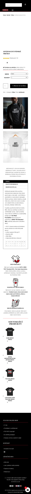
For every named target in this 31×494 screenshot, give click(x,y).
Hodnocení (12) (11, 187)
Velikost (7, 77)
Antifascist (21, 92)
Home (4, 15)
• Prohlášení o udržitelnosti (10, 428)
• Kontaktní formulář (8, 448)
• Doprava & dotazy (8, 468)
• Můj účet (6, 462)
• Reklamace (6, 471)
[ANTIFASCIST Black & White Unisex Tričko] (15, 128)
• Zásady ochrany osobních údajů (12, 438)
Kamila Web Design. (18, 492)
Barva (7, 74)
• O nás (5, 425)
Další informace (12, 184)
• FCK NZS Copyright (9, 431)
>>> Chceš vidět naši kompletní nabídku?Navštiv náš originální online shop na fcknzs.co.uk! (15, 479)
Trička (12, 15)
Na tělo (8, 15)
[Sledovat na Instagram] (4, 452)
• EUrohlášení (9, 434)
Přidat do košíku (19, 86)
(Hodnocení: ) (14, 58)
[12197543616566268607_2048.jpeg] (15, 162)
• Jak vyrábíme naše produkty (11, 465)
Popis (8, 181)
